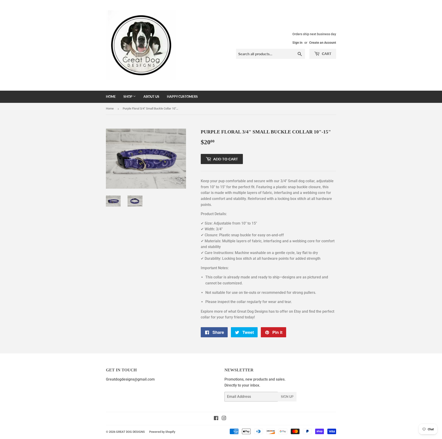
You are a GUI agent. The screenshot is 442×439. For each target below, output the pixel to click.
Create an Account (322, 42)
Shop (128, 96)
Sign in (297, 42)
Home (111, 96)
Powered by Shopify (162, 431)
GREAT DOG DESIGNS (130, 431)
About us (151, 96)
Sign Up (287, 397)
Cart (326, 53)
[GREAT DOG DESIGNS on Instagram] (224, 418)
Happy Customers (182, 96)
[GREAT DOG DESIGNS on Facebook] (216, 418)
